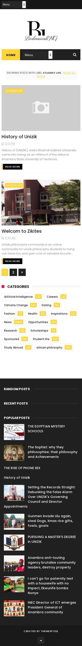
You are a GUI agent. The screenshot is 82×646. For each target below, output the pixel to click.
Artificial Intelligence (18, 297)
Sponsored (11, 339)
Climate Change (16, 305)
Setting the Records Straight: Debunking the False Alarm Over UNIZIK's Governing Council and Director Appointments (39, 497)
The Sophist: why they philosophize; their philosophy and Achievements (52, 452)
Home (10, 55)
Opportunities (38, 322)
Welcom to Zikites (22, 231)
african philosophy (49, 347)
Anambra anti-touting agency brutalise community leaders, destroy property (52, 562)
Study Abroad (13, 347)
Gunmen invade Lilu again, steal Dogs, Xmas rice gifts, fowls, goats (50, 521)
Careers (52, 297)
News (8, 322)
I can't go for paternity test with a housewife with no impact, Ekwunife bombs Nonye (50, 585)
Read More (12, 166)
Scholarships (39, 330)
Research (10, 330)
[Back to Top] (41, 640)
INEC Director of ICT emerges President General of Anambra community (52, 607)
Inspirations (59, 314)
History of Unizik (19, 136)
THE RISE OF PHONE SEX (22, 468)
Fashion (9, 314)
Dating (46, 305)
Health (32, 314)
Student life (14, 91)
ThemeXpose (49, 631)
